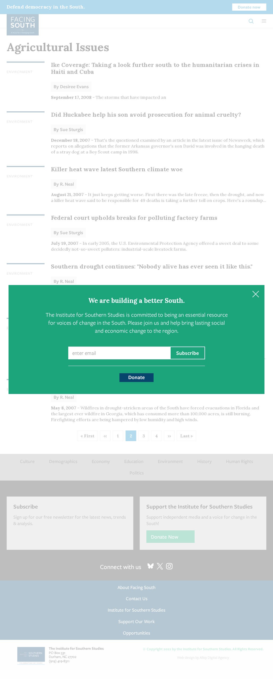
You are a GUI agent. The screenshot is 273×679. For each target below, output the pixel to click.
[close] (255, 294)
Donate (136, 377)
